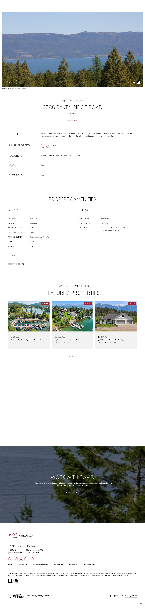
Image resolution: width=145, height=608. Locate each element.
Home (10, 565)
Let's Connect (89, 565)
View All (72, 356)
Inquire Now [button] (72, 120)
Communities (58, 565)
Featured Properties (40, 565)
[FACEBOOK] (10, 559)
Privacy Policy (131, 595)
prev (9, 82)
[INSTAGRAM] (16, 559)
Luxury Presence (45, 596)
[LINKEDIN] (21, 559)
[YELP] (32, 559)
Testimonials (73, 565)
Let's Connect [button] (72, 493)
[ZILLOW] (26, 559)
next (15, 82)
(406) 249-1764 (14, 550)
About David (22, 565)
